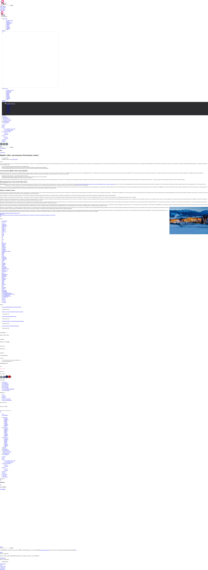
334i (3, 239)
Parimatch (4, 279)
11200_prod (4, 231)
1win (3, 233)
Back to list (2, 214)
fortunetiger (4, 263)
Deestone (8, 21)
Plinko (3, 281)
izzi (2, 272)
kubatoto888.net (5, 274)
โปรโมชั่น (6, 134)
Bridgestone (9, 22)
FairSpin (3, 262)
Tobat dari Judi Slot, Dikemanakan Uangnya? (9, 316)
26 (2, 237)
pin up (3, 280)
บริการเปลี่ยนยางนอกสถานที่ (9, 460)
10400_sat (4, 229)
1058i (3, 230)
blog (3, 255)
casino (3, 256)
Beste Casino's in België (6, 251)
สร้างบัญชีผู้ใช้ (2, 489)
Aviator (3, 248)
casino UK (4, 257)
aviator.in (3, 250)
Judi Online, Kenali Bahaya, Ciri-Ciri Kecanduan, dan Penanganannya (13, 321)
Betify (3, 253)
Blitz (3, 254)
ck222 (3, 260)
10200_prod (4, 224)
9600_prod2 (4, 243)
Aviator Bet (4, 249)
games (3, 269)
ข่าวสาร (3, 298)
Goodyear (8, 27)
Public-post (4, 284)
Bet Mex (3, 252)
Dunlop (8, 23)
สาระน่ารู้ (6, 138)
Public (3, 283)
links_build (4, 275)
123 (2, 232)
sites (3, 285)
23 (2, 236)
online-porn (4, 278)
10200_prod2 (4, 225)
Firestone (8, 26)
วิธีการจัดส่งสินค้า (5, 387)
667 (2, 242)
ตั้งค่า (75, 550)
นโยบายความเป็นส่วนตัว (6, 400)
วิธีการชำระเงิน (5, 386)
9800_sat (3, 245)
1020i (3, 227)
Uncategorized (2, 152)
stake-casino (4, 290)
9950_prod (4, 247)
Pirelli (7, 29)
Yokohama (8, 28)
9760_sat (3, 244)
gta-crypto (4, 271)
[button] (3, 30)
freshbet (3, 264)
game (3, 265)
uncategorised (4, 291)
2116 (3, 235)
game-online (4, 267)
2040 (3, 234)
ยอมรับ (1, 552)
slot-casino (4, 287)
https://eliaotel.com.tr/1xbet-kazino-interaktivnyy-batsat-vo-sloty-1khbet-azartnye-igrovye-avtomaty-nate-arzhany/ (95, 184)
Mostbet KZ (4, 276)
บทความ (6, 137)
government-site (5, 270)
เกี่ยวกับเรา (4, 396)
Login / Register (5, 476)
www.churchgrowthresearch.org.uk (8, 294)
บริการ (3, 394)
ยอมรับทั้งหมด (2, 558)
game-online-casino (5, 268)
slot (2, 286)
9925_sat (3, 246)
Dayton (7, 25)
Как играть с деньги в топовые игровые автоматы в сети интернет (12, 311)
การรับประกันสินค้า (6, 390)
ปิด (0, 216)
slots (3, 289)
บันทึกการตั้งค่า (3, 563)
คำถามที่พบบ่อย (5, 383)
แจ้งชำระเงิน (4, 382)
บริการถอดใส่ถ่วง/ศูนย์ (8, 130)
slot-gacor (4, 288)
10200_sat (4, 226)
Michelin (8, 24)
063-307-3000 (2, 368)
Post (3, 282)
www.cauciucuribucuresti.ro (7, 293)
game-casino (4, 266)
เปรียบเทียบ (4, 475)
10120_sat (4, 223)
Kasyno (3, 273)
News (3, 277)
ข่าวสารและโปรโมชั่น (6, 398)
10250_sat (4, 228)
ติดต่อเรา (4, 397)
